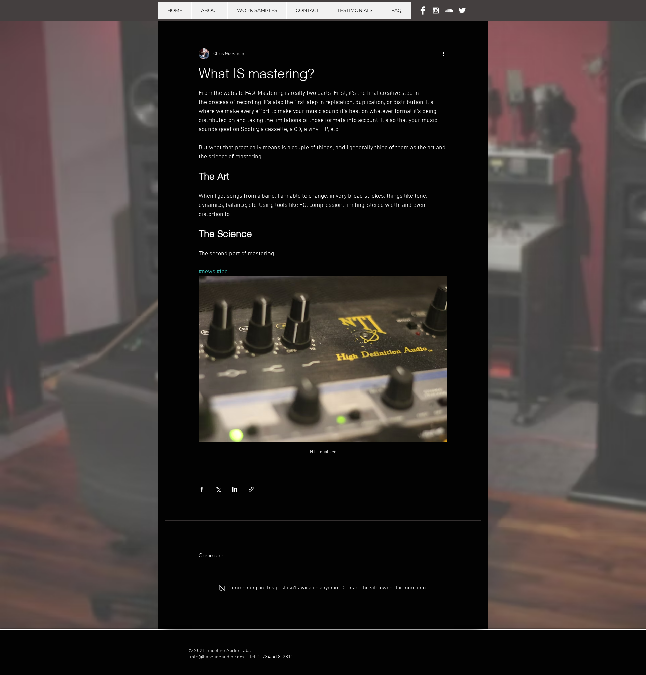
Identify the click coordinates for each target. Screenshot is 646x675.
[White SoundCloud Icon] (449, 10)
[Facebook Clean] (423, 10)
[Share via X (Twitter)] (218, 489)
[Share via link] (251, 489)
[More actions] (443, 54)
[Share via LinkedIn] (234, 489)
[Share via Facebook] (202, 489)
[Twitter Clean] (462, 10)
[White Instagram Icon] (436, 10)
